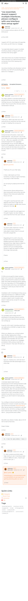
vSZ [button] (3, 509)
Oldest (8, 88)
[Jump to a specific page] (25, 91)
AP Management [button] (19, 508)
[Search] (23, 3)
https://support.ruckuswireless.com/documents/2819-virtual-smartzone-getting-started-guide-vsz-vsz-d (14, 477)
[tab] (5, 84)
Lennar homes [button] (19, 511)
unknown (7, 26)
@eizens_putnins (8, 164)
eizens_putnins (9, 94)
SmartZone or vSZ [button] (18, 506)
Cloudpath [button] (5, 508)
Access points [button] (11, 509)
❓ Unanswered (14, 498)
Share (3, 80)
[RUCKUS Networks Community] (6, 3)
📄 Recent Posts (5, 496)
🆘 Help (3, 500)
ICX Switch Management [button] (8, 511)
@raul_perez (8, 472)
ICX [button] (11, 508)
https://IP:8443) (20, 405)
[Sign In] (26, 3)
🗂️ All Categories (5, 494)
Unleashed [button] (5, 513)
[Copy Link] (21, 28)
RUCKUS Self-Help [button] (7, 506)
